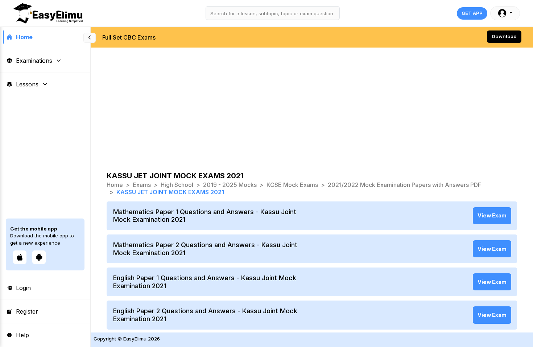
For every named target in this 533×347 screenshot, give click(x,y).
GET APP (472, 13)
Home (24, 37)
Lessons (27, 84)
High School (177, 184)
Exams (142, 184)
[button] (505, 13)
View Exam (492, 215)
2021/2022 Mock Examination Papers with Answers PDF (404, 184)
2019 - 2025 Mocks (230, 184)
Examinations (34, 60)
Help (22, 335)
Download (504, 36)
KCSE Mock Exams (292, 184)
